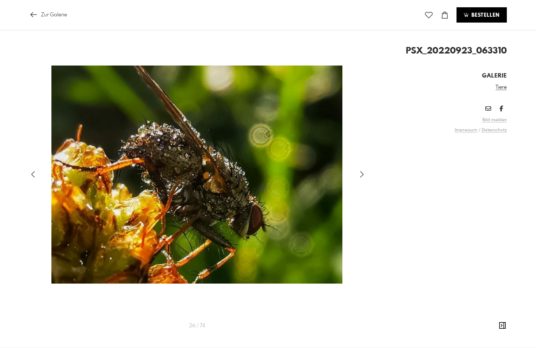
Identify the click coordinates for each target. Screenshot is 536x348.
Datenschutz (494, 130)
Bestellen (485, 15)
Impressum (466, 130)
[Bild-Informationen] (502, 326)
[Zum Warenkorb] (444, 15)
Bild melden (494, 120)
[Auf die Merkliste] (428, 15)
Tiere (501, 87)
